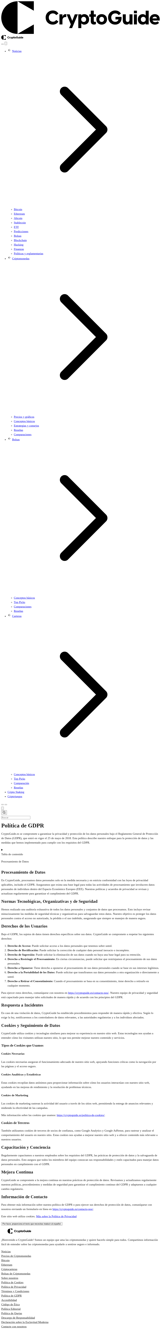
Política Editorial (11, 1308)
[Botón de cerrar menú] (6, 43)
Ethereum (6, 1264)
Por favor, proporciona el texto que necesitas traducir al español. (32, 1224)
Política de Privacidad (13, 1286)
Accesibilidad (9, 1300)
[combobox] (80, 815)
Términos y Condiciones (15, 1291)
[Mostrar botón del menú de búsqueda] (2, 44)
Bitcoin (5, 1260)
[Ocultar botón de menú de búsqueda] (2, 808)
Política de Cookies (12, 1282)
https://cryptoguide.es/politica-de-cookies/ (81, 1115)
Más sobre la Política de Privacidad (56, 1216)
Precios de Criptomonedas (16, 1255)
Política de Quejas (11, 1313)
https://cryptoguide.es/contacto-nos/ (88, 992)
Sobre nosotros (9, 1278)
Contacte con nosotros (14, 1326)
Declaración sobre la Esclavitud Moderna (24, 1322)
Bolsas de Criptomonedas (15, 1273)
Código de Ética (10, 1304)
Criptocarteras (9, 1269)
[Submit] (4, 813)
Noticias (6, 1251)
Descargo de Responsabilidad (18, 1317)
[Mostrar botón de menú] (6, 804)
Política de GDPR (11, 1295)
